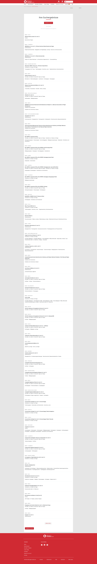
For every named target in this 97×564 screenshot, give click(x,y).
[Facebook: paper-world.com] (41, 545)
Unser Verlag (46, 4)
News (25, 4)
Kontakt (41, 559)
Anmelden (52, 4)
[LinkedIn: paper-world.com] (44, 545)
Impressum (63, 559)
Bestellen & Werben (38, 4)
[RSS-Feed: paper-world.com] (47, 545)
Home (25, 6)
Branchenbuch (30, 4)
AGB (56, 559)
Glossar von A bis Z (59, 4)
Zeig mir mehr (48, 523)
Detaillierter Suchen (48, 22)
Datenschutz (49, 559)
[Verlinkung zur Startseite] (29, 1)
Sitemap (25, 555)
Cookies (71, 559)
